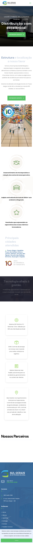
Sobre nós (5, 518)
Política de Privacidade (24, 533)
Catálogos (5, 521)
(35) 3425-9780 (8, 495)
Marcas (4, 515)
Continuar (16, 540)
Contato (4, 524)
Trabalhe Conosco (7, 527)
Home (4, 512)
